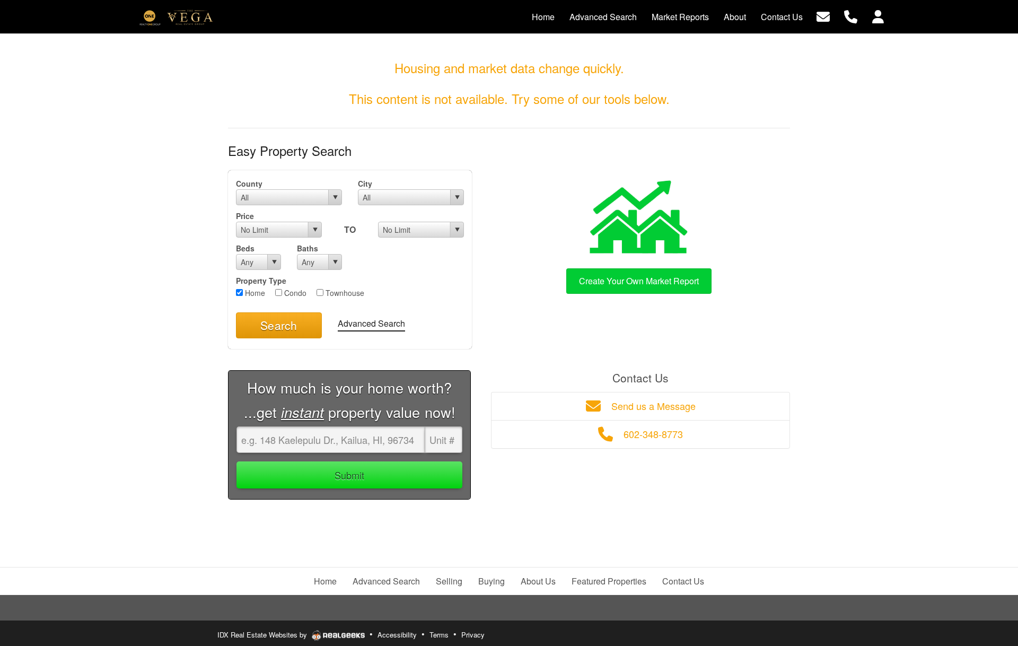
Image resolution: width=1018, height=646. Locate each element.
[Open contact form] (823, 16)
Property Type (261, 280)
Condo (294, 292)
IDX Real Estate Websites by (263, 635)
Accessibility (397, 635)
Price (245, 216)
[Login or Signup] (878, 16)
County (249, 183)
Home (254, 292)
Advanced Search (371, 323)
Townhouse (343, 292)
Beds (245, 248)
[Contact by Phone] (850, 16)
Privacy (473, 635)
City (365, 183)
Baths (307, 248)
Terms (439, 635)
